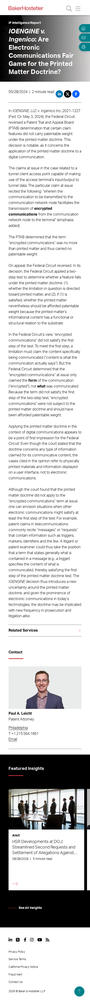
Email (13, 739)
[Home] (82, 28)
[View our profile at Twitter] (18, 940)
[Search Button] (69, 8)
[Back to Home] (26, 8)
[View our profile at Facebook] (25, 940)
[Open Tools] (82, 47)
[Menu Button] (78, 8)
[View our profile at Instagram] (32, 940)
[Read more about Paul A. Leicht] (45, 687)
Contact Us (16, 982)
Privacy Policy (17, 951)
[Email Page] (82, 37)
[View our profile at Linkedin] (10, 940)
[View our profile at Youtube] (39, 940)
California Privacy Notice (23, 966)
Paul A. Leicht (20, 713)
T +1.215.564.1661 (24, 734)
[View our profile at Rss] (47, 940)
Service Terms (17, 959)
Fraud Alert (15, 974)
